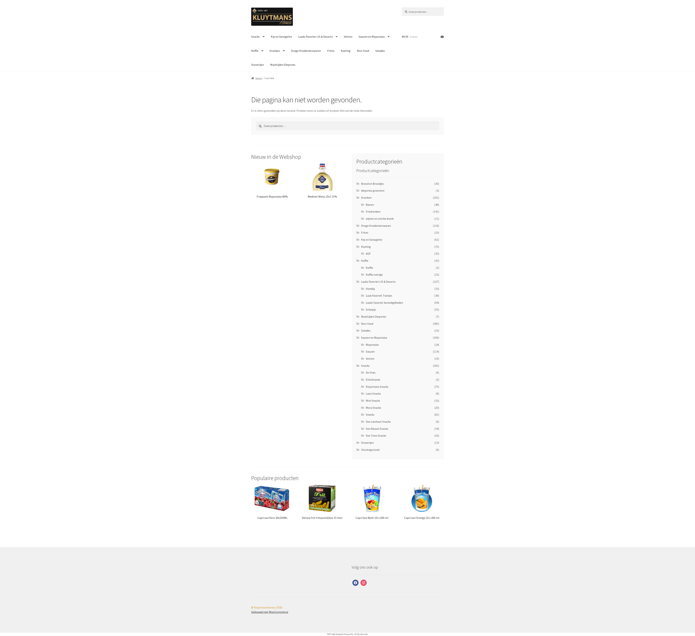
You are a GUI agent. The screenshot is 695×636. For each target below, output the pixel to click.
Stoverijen (257, 64)
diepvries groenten (372, 190)
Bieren (370, 204)
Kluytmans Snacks (377, 386)
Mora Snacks (373, 407)
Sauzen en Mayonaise (372, 36)
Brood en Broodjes (372, 183)
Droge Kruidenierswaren (306, 51)
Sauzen (370, 351)
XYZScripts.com (361, 634)
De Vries (371, 372)
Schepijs (371, 309)
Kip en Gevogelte (281, 36)
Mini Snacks (373, 400)
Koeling (346, 51)
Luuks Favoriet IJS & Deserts (315, 36)
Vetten (348, 36)
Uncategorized (370, 449)
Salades (380, 51)
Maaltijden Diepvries (282, 64)
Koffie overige (374, 274)
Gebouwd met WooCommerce (269, 612)
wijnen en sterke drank (380, 218)
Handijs (370, 288)
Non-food (363, 51)
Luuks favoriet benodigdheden (384, 302)
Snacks (255, 36)
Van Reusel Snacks (377, 428)
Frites (330, 51)
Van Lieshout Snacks (378, 421)
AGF (368, 253)
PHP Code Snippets (335, 634)
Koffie (254, 51)
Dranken (274, 51)
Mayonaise (372, 344)
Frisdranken (373, 211)
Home (259, 78)
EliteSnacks (373, 379)
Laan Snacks (373, 393)
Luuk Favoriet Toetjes (379, 295)
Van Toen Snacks (376, 435)
